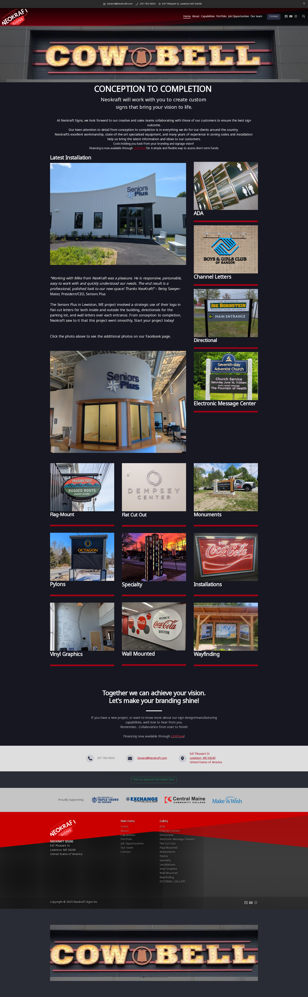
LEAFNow (139, 149)
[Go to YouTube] (290, 16)
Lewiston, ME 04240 (202, 758)
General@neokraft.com (119, 4)
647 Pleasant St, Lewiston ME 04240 (182, 4)
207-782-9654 (147, 4)
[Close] (304, 4)
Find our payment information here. (154, 780)
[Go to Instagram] (295, 16)
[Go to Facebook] (286, 16)
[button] (141, 78)
